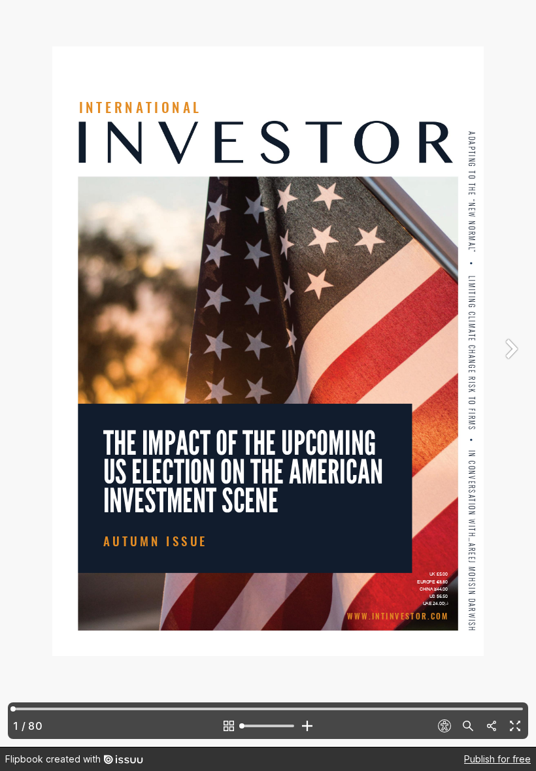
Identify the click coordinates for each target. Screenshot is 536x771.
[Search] (468, 725)
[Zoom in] (307, 725)
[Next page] (510, 373)
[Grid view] (228, 725)
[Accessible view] (444, 725)
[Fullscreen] (515, 725)
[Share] (491, 725)
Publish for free (497, 758)
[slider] (268, 725)
